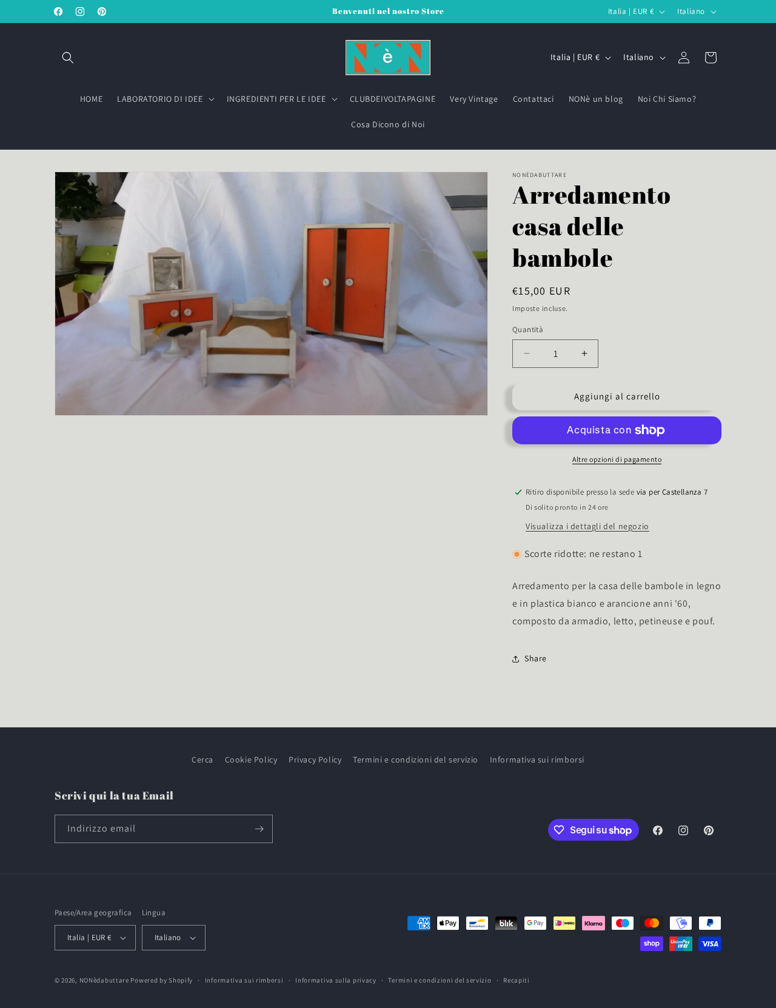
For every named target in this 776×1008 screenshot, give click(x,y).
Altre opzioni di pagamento (616, 459)
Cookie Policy (251, 759)
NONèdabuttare (104, 980)
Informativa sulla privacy (335, 980)
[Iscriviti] (259, 829)
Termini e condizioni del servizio (415, 759)
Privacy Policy (315, 759)
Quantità (527, 329)
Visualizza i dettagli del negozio (587, 526)
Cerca (202, 759)
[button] (68, 57)
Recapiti (516, 980)
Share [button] (535, 658)
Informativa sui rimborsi (537, 759)
